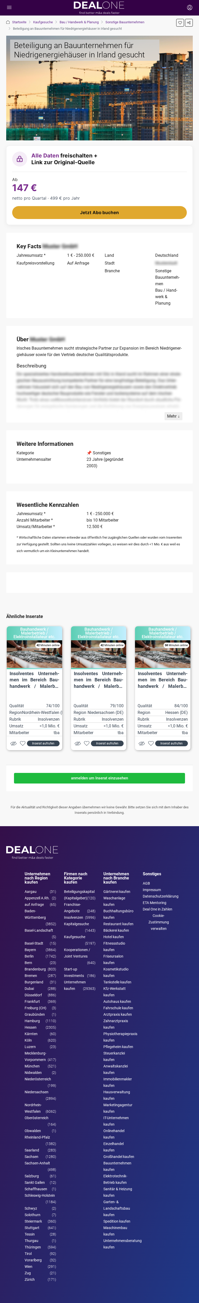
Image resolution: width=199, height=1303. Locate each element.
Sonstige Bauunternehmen (124, 22)
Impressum (152, 890)
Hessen (31, 1027)
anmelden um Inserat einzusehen (99, 778)
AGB (146, 883)
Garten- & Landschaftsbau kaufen (116, 1208)
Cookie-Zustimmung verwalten (158, 922)
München (32, 1066)
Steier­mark (33, 1221)
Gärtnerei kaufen (116, 892)
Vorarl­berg (33, 1260)
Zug (28, 1273)
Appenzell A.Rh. (37, 898)
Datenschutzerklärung (161, 896)
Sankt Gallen (35, 1182)
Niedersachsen (36, 1092)
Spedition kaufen (116, 1221)
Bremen (31, 976)
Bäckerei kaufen (116, 930)
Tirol (28, 1254)
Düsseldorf (33, 995)
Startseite (19, 22)
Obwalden (33, 1131)
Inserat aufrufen (43, 743)
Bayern (30, 950)
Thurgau (31, 1241)
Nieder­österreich (38, 1079)
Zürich (30, 1279)
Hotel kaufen (113, 937)
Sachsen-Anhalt (37, 1163)
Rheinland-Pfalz (37, 1137)
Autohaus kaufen (117, 1001)
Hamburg (32, 1021)
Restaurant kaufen (118, 924)
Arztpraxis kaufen (117, 1014)
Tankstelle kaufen (117, 982)
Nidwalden (33, 1073)
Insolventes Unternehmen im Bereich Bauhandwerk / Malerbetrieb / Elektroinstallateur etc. (34, 686)
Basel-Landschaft (39, 930)
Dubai (29, 988)
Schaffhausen (36, 1189)
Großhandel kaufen (118, 1157)
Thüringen (33, 1247)
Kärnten (31, 1034)
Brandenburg (35, 969)
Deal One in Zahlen (157, 909)
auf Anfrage (34, 904)
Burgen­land (34, 982)
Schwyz (31, 1208)
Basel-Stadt (34, 943)
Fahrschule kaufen (118, 1008)
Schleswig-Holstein (40, 1195)
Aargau (31, 892)
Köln (28, 1040)
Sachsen (31, 1157)
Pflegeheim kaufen (118, 1047)
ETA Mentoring (154, 903)
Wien (28, 1266)
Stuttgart (32, 1228)
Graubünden (35, 1014)
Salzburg (32, 1176)
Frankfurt (32, 1001)
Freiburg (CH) (35, 1008)
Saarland (32, 1150)
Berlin (29, 956)
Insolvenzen (73, 917)
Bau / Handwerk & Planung (79, 22)
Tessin (30, 1234)
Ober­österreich (36, 1118)
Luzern (30, 1047)
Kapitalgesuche (76, 924)
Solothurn (32, 1215)
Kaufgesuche (43, 22)
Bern (28, 963)
